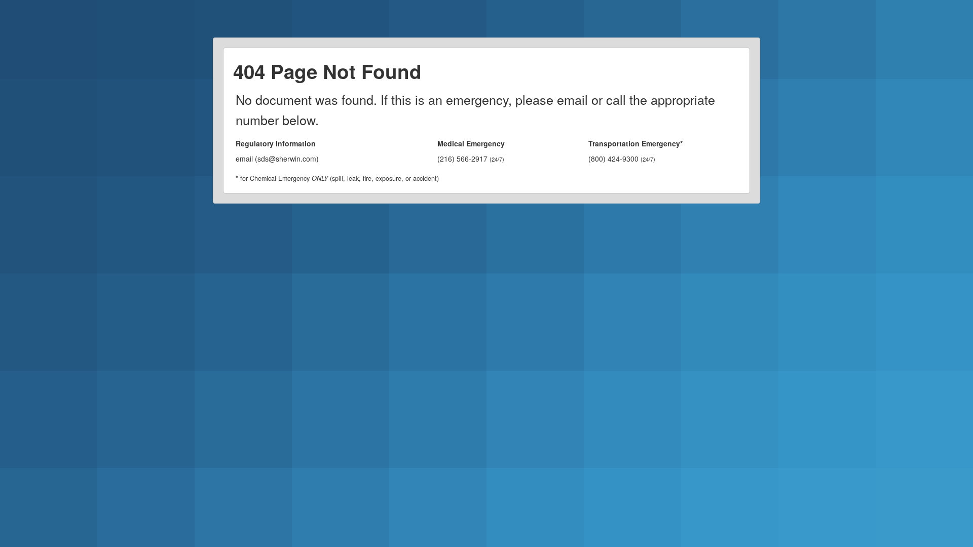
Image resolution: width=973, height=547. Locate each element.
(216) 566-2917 (470, 158)
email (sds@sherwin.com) (277, 158)
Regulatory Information (276, 143)
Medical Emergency (471, 143)
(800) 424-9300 (621, 158)
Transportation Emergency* (635, 143)
